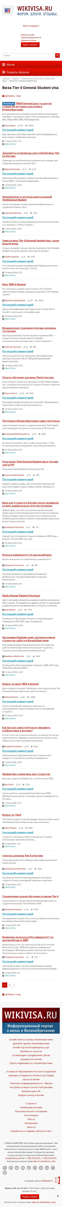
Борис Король (11, 393)
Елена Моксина (11, 697)
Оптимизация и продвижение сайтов (31, 1055)
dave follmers (10, 610)
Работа (31, 1119)
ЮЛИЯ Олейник (12, 256)
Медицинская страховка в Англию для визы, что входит (29, 329)
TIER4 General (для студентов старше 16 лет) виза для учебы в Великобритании (27, 106)
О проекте (31, 1103)
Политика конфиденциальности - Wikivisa (31, 1083)
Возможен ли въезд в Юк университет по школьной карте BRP (27, 938)
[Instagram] (22, 1167)
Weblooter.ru (47, 1180)
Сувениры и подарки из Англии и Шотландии (31, 1075)
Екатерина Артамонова (15, 868)
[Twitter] (10, 1167)
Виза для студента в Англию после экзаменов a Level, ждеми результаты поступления (30, 504)
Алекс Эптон (10, 144)
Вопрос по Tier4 (11, 815)
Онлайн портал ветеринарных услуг (31, 1047)
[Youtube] (28, 1167)
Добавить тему (12, 95)
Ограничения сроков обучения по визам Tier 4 (30, 896)
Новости (31, 1127)
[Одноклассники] (40, 1167)
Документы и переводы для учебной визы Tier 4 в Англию (30, 154)
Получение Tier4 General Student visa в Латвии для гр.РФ (30, 463)
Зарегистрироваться (31, 37)
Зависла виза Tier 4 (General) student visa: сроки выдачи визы (30, 242)
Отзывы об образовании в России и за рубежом (31, 1071)
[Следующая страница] (14, 985)
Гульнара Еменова (13, 213)
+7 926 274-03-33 (48, 1158)
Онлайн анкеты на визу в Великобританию (31, 1039)
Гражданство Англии (31, 1059)
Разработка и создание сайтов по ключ (31, 1131)
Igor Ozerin (9, 784)
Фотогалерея (31, 1115)
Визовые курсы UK (31, 1091)
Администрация (28, 40)
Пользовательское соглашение (31, 1111)
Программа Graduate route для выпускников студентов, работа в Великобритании (28, 639)
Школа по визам (31, 1079)
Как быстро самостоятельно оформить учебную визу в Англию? (26, 729)
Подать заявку (29, 1196)
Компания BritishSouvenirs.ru (17, 434)
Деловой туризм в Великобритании (31, 1043)
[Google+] (34, 1167)
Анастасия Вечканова (14, 475)
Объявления (31, 1123)
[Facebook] (4, 1167)
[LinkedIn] (46, 1167)
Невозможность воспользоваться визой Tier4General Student (27, 198)
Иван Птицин (10, 828)
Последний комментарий (17, 130)
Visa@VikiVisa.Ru (13, 1158)
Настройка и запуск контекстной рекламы (31, 1087)
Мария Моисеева (12, 169)
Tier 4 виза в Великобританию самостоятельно (31, 421)
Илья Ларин (10, 125)
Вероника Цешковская (15, 300)
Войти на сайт (27, 34)
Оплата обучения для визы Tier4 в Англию (28, 377)
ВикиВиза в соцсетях (31, 1051)
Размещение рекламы (31, 1107)
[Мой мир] (4, 1172)
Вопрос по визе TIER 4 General (20, 684)
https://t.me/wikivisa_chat (44, 1161)
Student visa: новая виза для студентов (26, 774)
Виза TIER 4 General (14, 284)
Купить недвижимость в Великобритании (31, 1063)
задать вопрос (30, 44)
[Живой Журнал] (52, 1167)
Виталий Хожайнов (13, 746)
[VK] (16, 1167)
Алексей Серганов (13, 347)
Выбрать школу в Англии (31, 1095)
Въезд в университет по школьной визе (27, 555)
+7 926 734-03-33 (32, 1158)
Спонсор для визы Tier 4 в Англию (22, 855)
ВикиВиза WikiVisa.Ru (14, 656)
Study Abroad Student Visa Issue (21, 595)
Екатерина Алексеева (14, 527)
